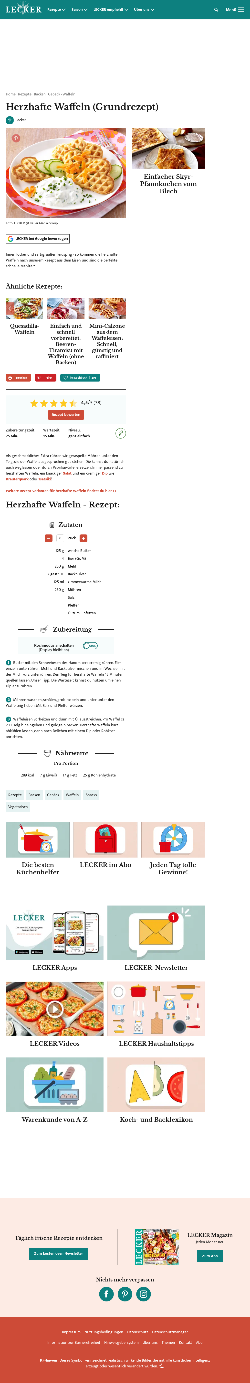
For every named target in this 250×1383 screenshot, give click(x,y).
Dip (105, 473)
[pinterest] (125, 1294)
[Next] (121, 308)
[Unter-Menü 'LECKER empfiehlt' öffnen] (126, 9)
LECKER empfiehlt (108, 10)
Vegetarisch (18, 807)
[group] (66, 333)
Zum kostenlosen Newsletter (58, 1253)
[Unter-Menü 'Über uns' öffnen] (152, 9)
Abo (199, 1342)
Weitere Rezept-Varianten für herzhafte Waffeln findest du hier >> (61, 491)
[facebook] (106, 1294)
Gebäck (54, 94)
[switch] (90, 645)
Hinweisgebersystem (121, 1342)
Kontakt (185, 1342)
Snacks (91, 795)
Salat (67, 473)
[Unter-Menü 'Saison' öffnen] (86, 9)
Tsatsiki (44, 479)
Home (11, 94)
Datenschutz (137, 1332)
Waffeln (68, 94)
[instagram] (143, 1294)
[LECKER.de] (24, 10)
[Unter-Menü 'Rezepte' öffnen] (64, 9)
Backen (40, 94)
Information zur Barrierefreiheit (73, 1342)
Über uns (141, 10)
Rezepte (54, 10)
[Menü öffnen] (241, 10)
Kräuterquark (17, 479)
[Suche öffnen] (216, 10)
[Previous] (10, 308)
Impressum (71, 1332)
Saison (77, 10)
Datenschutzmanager (170, 1332)
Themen (168, 1342)
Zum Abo (210, 1256)
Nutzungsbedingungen (103, 1332)
